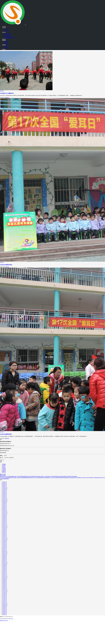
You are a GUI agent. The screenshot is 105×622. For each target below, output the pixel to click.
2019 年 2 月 (4, 573)
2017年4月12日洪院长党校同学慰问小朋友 (8, 477)
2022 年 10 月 (4, 527)
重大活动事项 (7, 35)
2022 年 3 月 (4, 535)
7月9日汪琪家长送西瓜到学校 (22, 476)
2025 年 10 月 (4, 488)
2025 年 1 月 (4, 497)
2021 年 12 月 (4, 537)
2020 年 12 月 (4, 551)
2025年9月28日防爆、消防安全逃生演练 (93, 477)
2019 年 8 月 (4, 566)
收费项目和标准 (7, 34)
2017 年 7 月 (4, 595)
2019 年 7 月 (4, 567)
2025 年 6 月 (4, 493)
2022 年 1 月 (4, 536)
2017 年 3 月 (4, 599)
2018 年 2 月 (4, 587)
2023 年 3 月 (4, 521)
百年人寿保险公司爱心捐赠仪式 (71, 476)
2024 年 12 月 (4, 499)
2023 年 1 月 (4, 524)
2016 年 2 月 (4, 614)
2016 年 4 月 (4, 612)
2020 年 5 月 (4, 559)
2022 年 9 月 (4, 528)
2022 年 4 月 (4, 534)
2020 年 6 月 (4, 558)
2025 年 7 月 (4, 492)
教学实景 (6, 47)
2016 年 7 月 (4, 608)
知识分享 (4, 467)
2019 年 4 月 (4, 571)
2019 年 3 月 (4, 572)
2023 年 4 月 (4, 520)
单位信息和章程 (7, 33)
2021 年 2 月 (4, 549)
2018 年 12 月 (4, 575)
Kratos (4, 618)
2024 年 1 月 (4, 510)
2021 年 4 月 (4, 547)
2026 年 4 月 (4, 485)
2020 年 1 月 (4, 560)
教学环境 (6, 48)
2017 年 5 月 (4, 597)
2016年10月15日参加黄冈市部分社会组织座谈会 (41, 477)
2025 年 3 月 (4, 496)
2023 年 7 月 (4, 517)
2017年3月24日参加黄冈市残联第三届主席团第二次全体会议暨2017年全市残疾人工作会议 (68, 477)
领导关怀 (4, 472)
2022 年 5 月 (4, 533)
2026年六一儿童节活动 (44, 476)
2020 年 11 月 (4, 552)
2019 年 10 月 (4, 564)
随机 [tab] (5, 474)
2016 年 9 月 (4, 606)
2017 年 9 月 (4, 592)
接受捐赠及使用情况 (8, 36)
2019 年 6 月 (4, 568)
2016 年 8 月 (4, 607)
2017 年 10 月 (4, 591)
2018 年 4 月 (4, 584)
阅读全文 (7, 97)
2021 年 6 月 (4, 544)
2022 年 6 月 (4, 532)
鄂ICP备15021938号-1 (4, 620)
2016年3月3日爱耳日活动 (6, 434)
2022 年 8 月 (4, 529)
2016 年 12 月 (4, 603)
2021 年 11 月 (4, 539)
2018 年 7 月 (4, 581)
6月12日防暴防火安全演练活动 (34, 476)
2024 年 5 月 (4, 507)
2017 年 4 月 (4, 598)
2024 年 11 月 (4, 500)
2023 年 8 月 (4, 516)
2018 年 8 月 (4, 580)
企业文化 (6, 31)
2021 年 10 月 (4, 540)
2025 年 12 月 (4, 487)
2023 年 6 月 (4, 518)
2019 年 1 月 (4, 574)
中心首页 (4, 26)
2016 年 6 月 (4, 610)
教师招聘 (6, 43)
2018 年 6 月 (4, 582)
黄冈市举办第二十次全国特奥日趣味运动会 (8, 476)
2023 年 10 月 (4, 513)
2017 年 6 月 (4, 596)
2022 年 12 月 (4, 525)
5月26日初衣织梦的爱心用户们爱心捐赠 (57, 476)
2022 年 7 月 (4, 531)
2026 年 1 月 (4, 486)
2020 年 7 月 (4, 557)
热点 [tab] (3, 474)
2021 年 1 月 (4, 550)
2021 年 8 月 (4, 542)
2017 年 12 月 (4, 589)
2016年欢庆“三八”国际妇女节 (7, 93)
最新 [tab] (1, 474)
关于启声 (4, 27)
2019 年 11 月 (4, 563)
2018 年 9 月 (4, 579)
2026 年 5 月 (4, 484)
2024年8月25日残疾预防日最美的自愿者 (24, 477)
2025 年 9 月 (4, 489)
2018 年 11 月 (4, 576)
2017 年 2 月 (4, 600)
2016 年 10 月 (4, 605)
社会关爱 (4, 468)
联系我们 (4, 49)
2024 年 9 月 (4, 502)
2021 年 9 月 (4, 541)
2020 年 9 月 (4, 555)
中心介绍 (6, 28)
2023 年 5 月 (4, 519)
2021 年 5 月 (4, 545)
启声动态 (4, 39)
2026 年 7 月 (4, 481)
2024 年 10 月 (4, 501)
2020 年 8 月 (4, 556)
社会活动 (2, 90)
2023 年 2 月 (4, 523)
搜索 (1, 460)
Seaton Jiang (11, 618)
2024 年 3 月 (4, 509)
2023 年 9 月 (4, 515)
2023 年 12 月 (4, 511)
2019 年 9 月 (4, 565)
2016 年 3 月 (4, 613)
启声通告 (4, 465)
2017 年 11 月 (4, 590)
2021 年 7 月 (4, 543)
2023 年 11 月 (4, 512)
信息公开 (4, 32)
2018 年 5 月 (4, 583)
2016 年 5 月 (4, 611)
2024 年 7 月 (4, 504)
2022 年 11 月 (4, 526)
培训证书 (6, 42)
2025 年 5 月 (4, 494)
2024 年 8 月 (4, 503)
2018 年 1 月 (4, 588)
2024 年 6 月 (4, 505)
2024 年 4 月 (4, 508)
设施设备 (4, 44)
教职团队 (4, 40)
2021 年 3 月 (4, 548)
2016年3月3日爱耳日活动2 (6, 264)
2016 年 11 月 (4, 604)
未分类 (3, 466)
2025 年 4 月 (4, 495)
